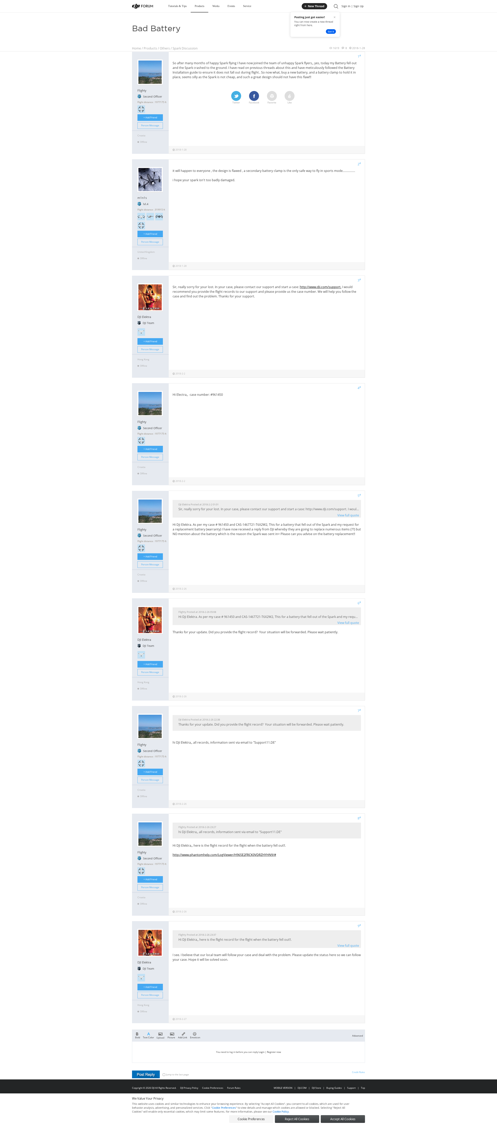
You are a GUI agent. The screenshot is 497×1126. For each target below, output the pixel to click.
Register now (274, 1052)
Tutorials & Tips (177, 6)
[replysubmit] (146, 1074)
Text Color (148, 1037)
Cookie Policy (280, 1111)
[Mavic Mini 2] (141, 216)
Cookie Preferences (212, 1088)
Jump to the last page (177, 1074)
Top (363, 1088)
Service (247, 6)
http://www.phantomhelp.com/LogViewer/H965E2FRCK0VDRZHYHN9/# (224, 855)
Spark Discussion (185, 48)
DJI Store (316, 1088)
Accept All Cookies (342, 1119)
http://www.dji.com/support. (320, 287)
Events (231, 6)
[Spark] (141, 109)
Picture (171, 1037)
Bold (137, 1037)
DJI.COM (302, 1088)
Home (136, 48)
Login (261, 1052)
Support (351, 1088)
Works (215, 6)
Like (290, 102)
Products (199, 6)
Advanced (357, 1035)
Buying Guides (334, 1088)
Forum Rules (234, 1088)
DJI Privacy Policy (189, 1088)
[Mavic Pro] (159, 216)
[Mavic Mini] (150, 216)
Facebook (254, 102)
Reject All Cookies (297, 1119)
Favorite (272, 102)
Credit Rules (358, 1072)
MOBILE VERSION (283, 1088)
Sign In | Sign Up (352, 6)
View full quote (348, 515)
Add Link (182, 1037)
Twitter (236, 102)
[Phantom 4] (141, 332)
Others (165, 48)
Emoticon (195, 1037)
